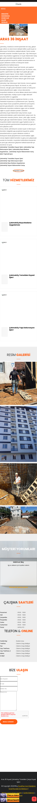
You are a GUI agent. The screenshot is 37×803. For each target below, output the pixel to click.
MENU (3, 9)
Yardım (19, 793)
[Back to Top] (34, 799)
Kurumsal (11, 793)
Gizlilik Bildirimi (28, 793)
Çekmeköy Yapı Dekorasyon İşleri (22, 328)
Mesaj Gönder (8, 722)
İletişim (4, 793)
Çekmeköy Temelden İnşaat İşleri (22, 276)
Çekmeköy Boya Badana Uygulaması (20, 223)
